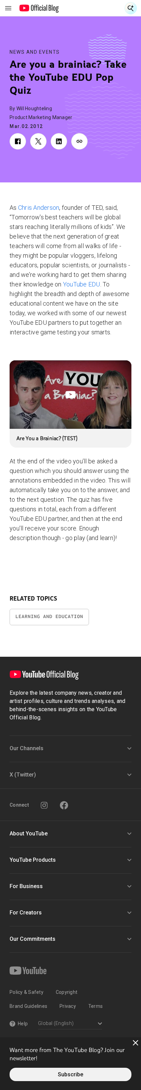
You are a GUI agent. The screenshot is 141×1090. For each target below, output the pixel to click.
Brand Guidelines (28, 1006)
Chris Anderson (39, 207)
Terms (95, 1006)
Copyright (66, 992)
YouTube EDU (81, 284)
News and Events (35, 52)
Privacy (68, 1006)
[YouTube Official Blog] (39, 8)
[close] (135, 1042)
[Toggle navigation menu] (8, 8)
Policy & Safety (26, 992)
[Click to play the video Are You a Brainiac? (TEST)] (70, 394)
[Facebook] (64, 805)
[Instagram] (44, 805)
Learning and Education (49, 616)
